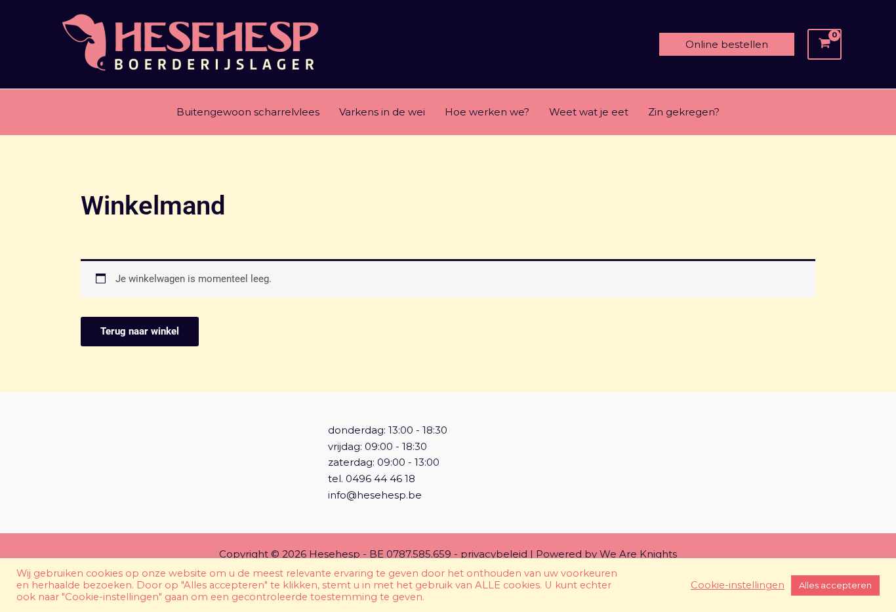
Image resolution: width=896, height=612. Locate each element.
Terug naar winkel (139, 331)
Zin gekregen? (684, 112)
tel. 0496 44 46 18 (371, 478)
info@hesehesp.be (375, 495)
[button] (726, 44)
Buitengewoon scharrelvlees (247, 112)
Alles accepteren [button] (835, 585)
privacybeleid (493, 554)
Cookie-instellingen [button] (737, 585)
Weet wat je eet (588, 112)
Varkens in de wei (382, 112)
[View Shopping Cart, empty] (824, 44)
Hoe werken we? (487, 112)
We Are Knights (638, 554)
